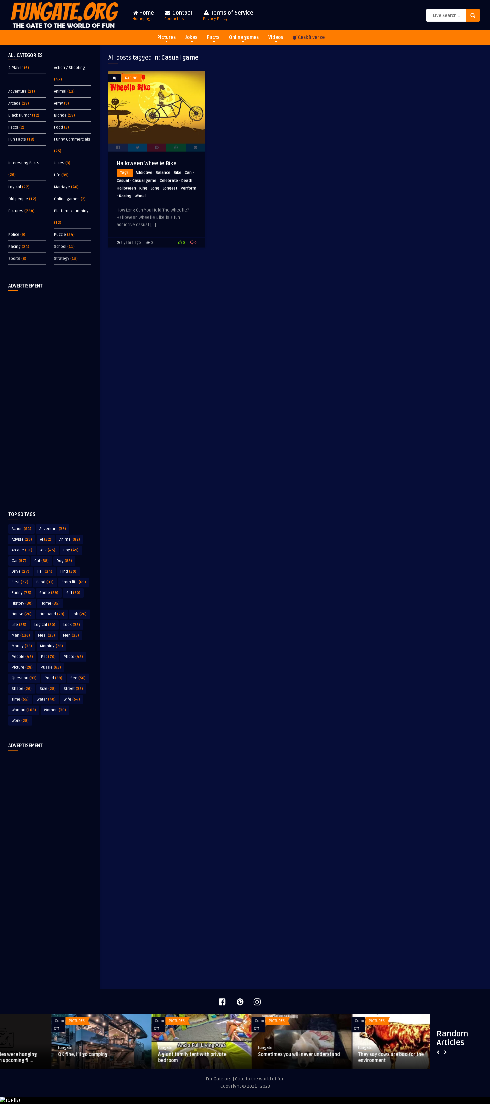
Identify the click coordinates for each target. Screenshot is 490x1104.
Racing (14, 246)
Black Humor (19, 115)
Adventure (17, 91)
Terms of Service (228, 15)
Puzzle (60, 234)
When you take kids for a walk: (340, 1054)
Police (13, 234)
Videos (275, 37)
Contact (178, 15)
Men (71, 635)
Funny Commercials (72, 139)
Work (20, 720)
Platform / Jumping (71, 211)
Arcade (14, 103)
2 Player (15, 67)
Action (21, 528)
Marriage (62, 187)
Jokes (191, 37)
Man (21, 635)
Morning (51, 646)
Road (53, 678)
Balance (163, 172)
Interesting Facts (23, 163)
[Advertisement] (50, 396)
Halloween (126, 188)
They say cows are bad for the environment (139, 1057)
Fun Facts (17, 139)
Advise (22, 539)
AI (45, 539)
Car (19, 560)
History (22, 603)
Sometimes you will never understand (48, 1054)
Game (48, 592)
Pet (48, 656)
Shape (22, 688)
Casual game (144, 180)
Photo (73, 656)
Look (71, 624)
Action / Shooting (69, 67)
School (60, 246)
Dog (64, 560)
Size (48, 688)
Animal (60, 91)
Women (55, 710)
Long (155, 188)
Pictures (166, 37)
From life (74, 582)
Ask (47, 550)
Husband (52, 614)
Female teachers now (230, 1054)
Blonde (60, 115)
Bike (177, 172)
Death (186, 180)
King (143, 188)
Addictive (144, 172)
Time (20, 699)
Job (79, 614)
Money (22, 646)
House (22, 614)
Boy (71, 550)
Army (58, 103)
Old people (18, 199)
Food (58, 127)
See (78, 678)
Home (143, 15)
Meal (46, 635)
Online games (244, 37)
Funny (21, 592)
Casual (123, 180)
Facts (213, 37)
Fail (44, 571)
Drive (20, 571)
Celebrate (169, 180)
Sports (14, 258)
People (22, 656)
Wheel (140, 196)
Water (46, 699)
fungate (14, 1048)
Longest (170, 188)
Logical (14, 187)
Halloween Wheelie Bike (147, 163)
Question (24, 678)
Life (57, 175)
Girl (73, 592)
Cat (41, 560)
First (20, 582)
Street (73, 688)
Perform (188, 188)
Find (68, 571)
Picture (22, 667)
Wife (72, 699)
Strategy (61, 258)
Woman (24, 710)
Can (188, 172)
